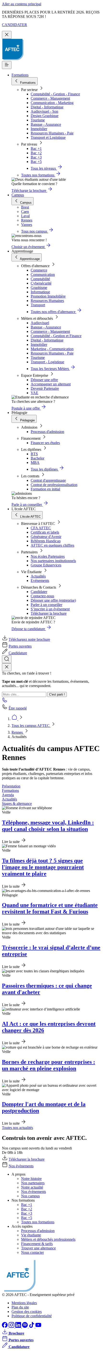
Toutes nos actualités (17, 1128)
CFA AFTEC (41, 528)
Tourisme (38, 120)
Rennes (17, 732)
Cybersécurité (41, 283)
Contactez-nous (42, 596)
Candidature (18, 653)
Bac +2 (36, 153)
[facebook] (5, 1326)
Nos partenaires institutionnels (53, 561)
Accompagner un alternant (51, 384)
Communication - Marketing (52, 103)
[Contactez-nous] (5, 701)
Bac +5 (36, 162)
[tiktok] (32, 1326)
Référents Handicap (46, 541)
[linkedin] (18, 1326)
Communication (43, 274)
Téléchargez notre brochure (29, 639)
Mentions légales (24, 1303)
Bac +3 (36, 157)
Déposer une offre (44, 380)
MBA (35, 462)
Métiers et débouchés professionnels (48, 1239)
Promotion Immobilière (48, 296)
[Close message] (6, 35)
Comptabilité (40, 279)
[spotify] (25, 1326)
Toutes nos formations (37, 1222)
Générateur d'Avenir (46, 537)
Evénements (40, 580)
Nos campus (30, 1196)
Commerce (39, 270)
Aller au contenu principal (21, 4)
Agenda (8, 795)
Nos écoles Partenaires (48, 556)
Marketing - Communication (52, 349)
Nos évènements (21, 1166)
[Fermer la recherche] (6, 667)
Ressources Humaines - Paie (52, 133)
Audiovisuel (40, 323)
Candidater (39, 592)
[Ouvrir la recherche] (6, 659)
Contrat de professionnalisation (54, 485)
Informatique (40, 292)
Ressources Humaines (47, 301)
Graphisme (39, 288)
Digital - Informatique (47, 107)
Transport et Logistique (48, 137)
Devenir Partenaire (45, 388)
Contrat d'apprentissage (48, 480)
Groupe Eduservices (46, 565)
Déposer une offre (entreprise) (53, 600)
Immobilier (39, 129)
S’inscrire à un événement (50, 609)
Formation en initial (45, 489)
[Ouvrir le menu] (6, 65)
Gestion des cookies (26, 1311)
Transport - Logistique (47, 362)
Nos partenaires (33, 1183)
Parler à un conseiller (46, 605)
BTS (34, 454)
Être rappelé (18, 708)
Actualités (38, 576)
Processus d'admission (47, 432)
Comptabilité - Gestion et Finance (56, 336)
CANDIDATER (14, 25)
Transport (38, 305)
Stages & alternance (17, 803)
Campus (17, 195)
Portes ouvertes (20, 646)
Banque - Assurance (46, 124)
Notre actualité (32, 1187)
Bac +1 (36, 148)
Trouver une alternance (38, 1248)
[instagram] (12, 1326)
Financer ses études (45, 443)
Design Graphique (44, 116)
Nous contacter (32, 1252)
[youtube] (38, 1326)
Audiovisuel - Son (44, 111)
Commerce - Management (50, 98)
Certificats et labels (45, 532)
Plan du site (20, 1307)
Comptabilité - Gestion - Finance (55, 94)
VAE (34, 393)
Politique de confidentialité (31, 1316)
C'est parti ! (57, 694)
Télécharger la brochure (49, 613)
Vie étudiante (31, 1235)
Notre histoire (31, 1179)
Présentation (11, 786)
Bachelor (37, 458)
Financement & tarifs (37, 1244)
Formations (20, 75)
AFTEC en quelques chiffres (52, 545)
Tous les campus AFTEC (31, 726)
